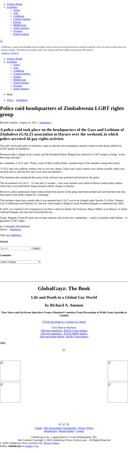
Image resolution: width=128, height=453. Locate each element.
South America (21, 34)
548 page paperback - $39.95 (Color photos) (64, 330)
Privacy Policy (86, 428)
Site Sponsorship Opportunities (60, 428)
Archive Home (14, 4)
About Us (15, 53)
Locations (12, 7)
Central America (21, 19)
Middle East (19, 25)
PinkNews (15, 229)
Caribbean (18, 16)
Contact (80, 431)
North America (21, 28)
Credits (38, 428)
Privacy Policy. (52, 443)
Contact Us (5, 53)
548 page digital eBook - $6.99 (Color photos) (64, 336)
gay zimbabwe (14, 235)
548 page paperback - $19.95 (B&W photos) (64, 333)
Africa (16, 10)
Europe (17, 22)
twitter (29, 446)
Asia (15, 13)
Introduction (50, 431)
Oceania (17, 31)
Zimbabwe (22, 100)
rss (37, 446)
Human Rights (66, 431)
